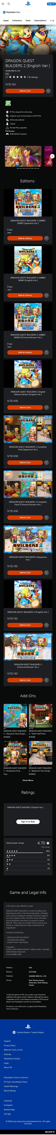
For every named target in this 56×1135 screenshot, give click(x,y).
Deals (28, 20)
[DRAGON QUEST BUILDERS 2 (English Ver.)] (23, 156)
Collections (17, 20)
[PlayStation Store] (12, 12)
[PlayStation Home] (28, 3)
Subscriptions (40, 20)
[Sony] (50, 1134)
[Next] (52, 156)
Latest (5, 20)
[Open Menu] (3, 4)
